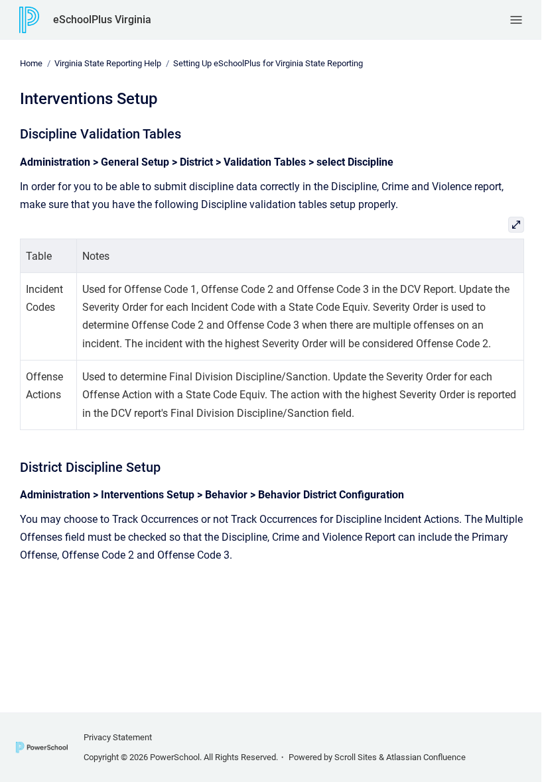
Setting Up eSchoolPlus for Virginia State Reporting (268, 63)
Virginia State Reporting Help (107, 63)
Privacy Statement (118, 737)
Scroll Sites (355, 757)
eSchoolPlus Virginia (102, 19)
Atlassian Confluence (426, 757)
